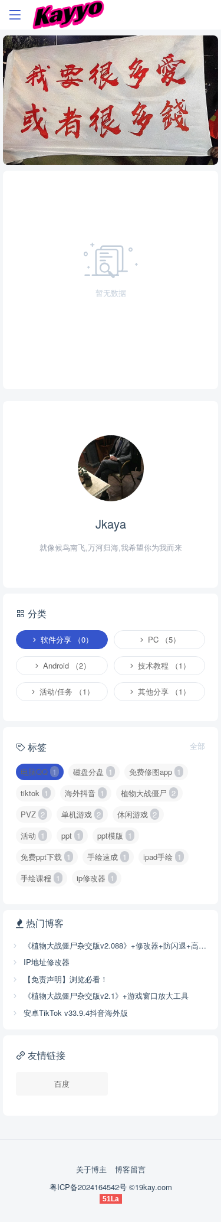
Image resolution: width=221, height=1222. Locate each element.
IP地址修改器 (45, 961)
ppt (71, 835)
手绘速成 (107, 856)
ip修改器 (95, 878)
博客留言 (130, 1169)
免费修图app (155, 771)
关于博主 (91, 1169)
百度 (62, 1083)
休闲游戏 (137, 814)
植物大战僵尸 (148, 793)
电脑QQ (39, 771)
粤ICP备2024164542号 (89, 1186)
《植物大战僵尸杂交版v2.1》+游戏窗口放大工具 (105, 995)
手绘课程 (40, 878)
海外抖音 (84, 793)
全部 (197, 745)
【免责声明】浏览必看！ (64, 979)
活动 (33, 835)
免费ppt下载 (46, 856)
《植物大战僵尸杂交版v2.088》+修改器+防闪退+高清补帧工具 (115, 945)
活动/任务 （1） (65, 691)
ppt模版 (114, 835)
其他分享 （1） (163, 691)
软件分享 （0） (65, 639)
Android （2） (66, 665)
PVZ (33, 814)
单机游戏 (81, 814)
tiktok (34, 793)
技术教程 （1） (163, 665)
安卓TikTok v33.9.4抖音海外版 (74, 1012)
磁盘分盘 (93, 771)
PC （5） (163, 639)
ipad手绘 (162, 856)
